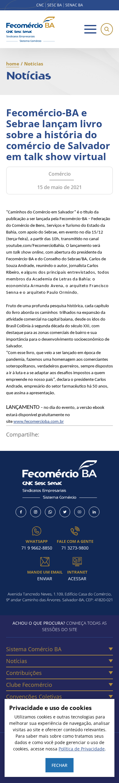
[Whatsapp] (50, 512)
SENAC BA (74, 5)
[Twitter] (65, 512)
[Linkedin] (94, 512)
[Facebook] (21, 512)
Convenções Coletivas (34, 696)
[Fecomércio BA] (30, 29)
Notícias (16, 661)
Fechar (59, 765)
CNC (40, 5)
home (12, 64)
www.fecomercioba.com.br (38, 422)
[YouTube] (79, 512)
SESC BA (54, 5)
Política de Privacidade (82, 749)
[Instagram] (35, 512)
